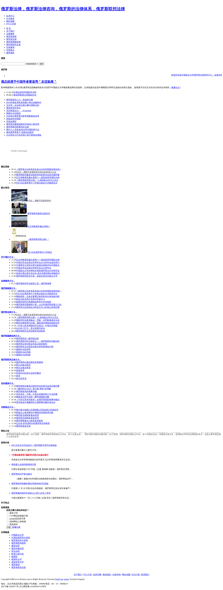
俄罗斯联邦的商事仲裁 (26, 391)
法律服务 (10, 34)
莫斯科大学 (16, 559)
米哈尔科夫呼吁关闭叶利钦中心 (30, 299)
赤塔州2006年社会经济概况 (28, 373)
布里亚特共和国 (13, 119)
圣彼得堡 (20, 370)
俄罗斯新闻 (11, 36)
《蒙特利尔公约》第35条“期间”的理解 (33, 389)
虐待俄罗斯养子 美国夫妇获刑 (20, 132)
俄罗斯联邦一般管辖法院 (27, 338)
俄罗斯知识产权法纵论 (21, 474)
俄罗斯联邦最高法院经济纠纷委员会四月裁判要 (37, 175)
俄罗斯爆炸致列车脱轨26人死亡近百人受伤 (31, 493)
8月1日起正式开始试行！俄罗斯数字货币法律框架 (34, 445)
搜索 (41, 64)
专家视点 (10, 50)
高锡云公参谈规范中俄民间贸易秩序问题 (34, 412)
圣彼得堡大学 (17, 562)
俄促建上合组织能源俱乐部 (23, 464)
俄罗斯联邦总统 (18, 567)
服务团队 (10, 53)
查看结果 (16, 527)
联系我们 (145, 574)
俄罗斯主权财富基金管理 (27, 415)
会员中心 (10, 16)
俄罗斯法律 (11, 39)
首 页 (8, 28)
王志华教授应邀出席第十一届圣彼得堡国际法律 (37, 177)
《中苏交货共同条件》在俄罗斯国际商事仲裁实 (37, 399)
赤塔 (18, 376)
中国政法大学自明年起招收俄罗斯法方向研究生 (37, 270)
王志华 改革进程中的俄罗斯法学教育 (33, 423)
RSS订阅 (136, 574)
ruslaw (66, 579)
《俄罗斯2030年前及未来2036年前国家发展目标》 (39, 169)
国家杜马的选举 (23, 349)
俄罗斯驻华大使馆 (19, 540)
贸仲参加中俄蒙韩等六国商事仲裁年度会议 (35, 402)
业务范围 (97, 574)
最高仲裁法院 (17, 548)
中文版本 (10, 18)
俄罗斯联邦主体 (13, 45)
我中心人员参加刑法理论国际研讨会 (22, 129)
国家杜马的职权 (13, 113)
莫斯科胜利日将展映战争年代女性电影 (33, 302)
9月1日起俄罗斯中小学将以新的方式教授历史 (36, 183)
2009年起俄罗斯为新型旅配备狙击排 (22, 116)
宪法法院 (15, 551)
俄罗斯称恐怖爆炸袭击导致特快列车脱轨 (30, 483)
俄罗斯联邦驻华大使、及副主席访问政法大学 (36, 276)
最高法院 (15, 546)
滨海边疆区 (11, 121)
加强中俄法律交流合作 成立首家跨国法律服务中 (38, 273)
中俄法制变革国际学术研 (25, 92)
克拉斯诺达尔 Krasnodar (18, 111)
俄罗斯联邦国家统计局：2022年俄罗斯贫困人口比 (39, 304)
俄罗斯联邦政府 (18, 543)
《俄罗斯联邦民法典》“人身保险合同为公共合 (37, 180)
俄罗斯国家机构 (13, 42)
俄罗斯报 (15, 565)
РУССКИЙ (11, 24)
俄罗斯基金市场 (23, 426)
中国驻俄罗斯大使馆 (20, 538)
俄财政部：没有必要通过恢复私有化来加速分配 (37, 296)
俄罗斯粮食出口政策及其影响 (29, 421)
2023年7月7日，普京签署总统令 (30, 328)
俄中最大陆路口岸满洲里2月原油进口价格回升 (37, 410)
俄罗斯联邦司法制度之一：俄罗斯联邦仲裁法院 (37, 341)
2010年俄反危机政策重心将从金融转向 (23, 102)
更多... (12, 257)
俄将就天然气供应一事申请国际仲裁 (32, 397)
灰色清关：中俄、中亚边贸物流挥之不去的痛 (36, 394)
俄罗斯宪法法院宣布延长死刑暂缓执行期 (34, 347)
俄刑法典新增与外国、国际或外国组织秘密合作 (37, 323)
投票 (9, 527)
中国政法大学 (17, 535)
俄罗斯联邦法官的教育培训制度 (30, 331)
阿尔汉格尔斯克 (23, 365)
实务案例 (10, 47)
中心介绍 (87, 574)
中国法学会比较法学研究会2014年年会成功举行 (37, 262)
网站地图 (10, 21)
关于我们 (10, 31)
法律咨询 (116, 574)
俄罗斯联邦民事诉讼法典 (17, 127)
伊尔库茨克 (21, 378)
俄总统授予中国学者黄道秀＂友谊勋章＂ (29, 81)
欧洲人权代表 (17, 554)
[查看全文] (175, 87)
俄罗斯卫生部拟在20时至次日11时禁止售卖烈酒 (37, 307)
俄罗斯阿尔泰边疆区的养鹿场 (29, 362)
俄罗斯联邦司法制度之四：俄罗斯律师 (33, 283)
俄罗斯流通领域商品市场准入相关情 (22, 124)
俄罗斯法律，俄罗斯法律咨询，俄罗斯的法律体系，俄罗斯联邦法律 (63, 8)
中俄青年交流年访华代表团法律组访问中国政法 (37, 265)
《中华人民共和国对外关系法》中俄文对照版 (36, 326)
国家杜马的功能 (23, 352)
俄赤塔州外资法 (13, 108)
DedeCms (59, 579)
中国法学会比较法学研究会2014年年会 (33, 268)
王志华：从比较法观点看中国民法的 (22, 105)
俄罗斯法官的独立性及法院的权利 (31, 344)
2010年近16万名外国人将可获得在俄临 (23, 135)
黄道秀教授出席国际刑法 (25, 95)
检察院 (14, 557)
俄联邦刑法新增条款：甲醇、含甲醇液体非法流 (37, 320)
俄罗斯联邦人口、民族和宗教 (19, 100)
